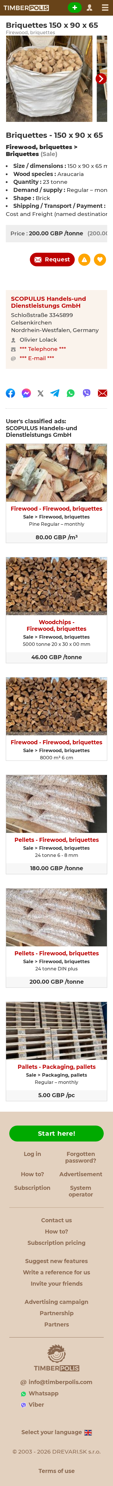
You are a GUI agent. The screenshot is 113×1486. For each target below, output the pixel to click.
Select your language (51, 1432)
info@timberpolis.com (60, 1382)
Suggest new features (56, 1261)
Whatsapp (44, 1393)
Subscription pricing (56, 1243)
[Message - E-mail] (102, 393)
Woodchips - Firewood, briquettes (56, 625)
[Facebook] (10, 393)
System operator (81, 1191)
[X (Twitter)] (40, 393)
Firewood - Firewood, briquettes (56, 509)
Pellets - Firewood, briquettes (56, 840)
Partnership (57, 1313)
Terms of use (57, 1471)
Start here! (56, 1133)
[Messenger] (26, 393)
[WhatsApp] (70, 393)
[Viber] (86, 393)
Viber (36, 1404)
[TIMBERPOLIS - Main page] (26, 8)
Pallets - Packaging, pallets (57, 1067)
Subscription (32, 1188)
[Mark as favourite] (100, 260)
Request (57, 259)
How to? (32, 1174)
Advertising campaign (56, 1302)
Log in (32, 1154)
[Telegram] (54, 393)
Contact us (56, 1220)
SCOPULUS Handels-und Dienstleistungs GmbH (48, 302)
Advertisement (80, 1174)
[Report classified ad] (84, 260)
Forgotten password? (80, 1157)
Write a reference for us (56, 1272)
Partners (56, 1324)
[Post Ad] (75, 7)
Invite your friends (57, 1283)
